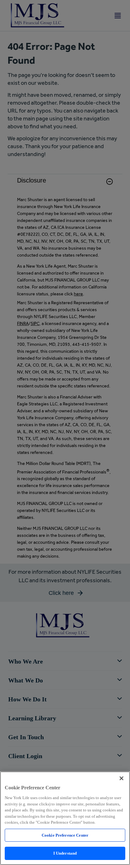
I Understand (65, 853)
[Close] (121, 778)
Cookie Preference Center (65, 835)
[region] (65, 818)
